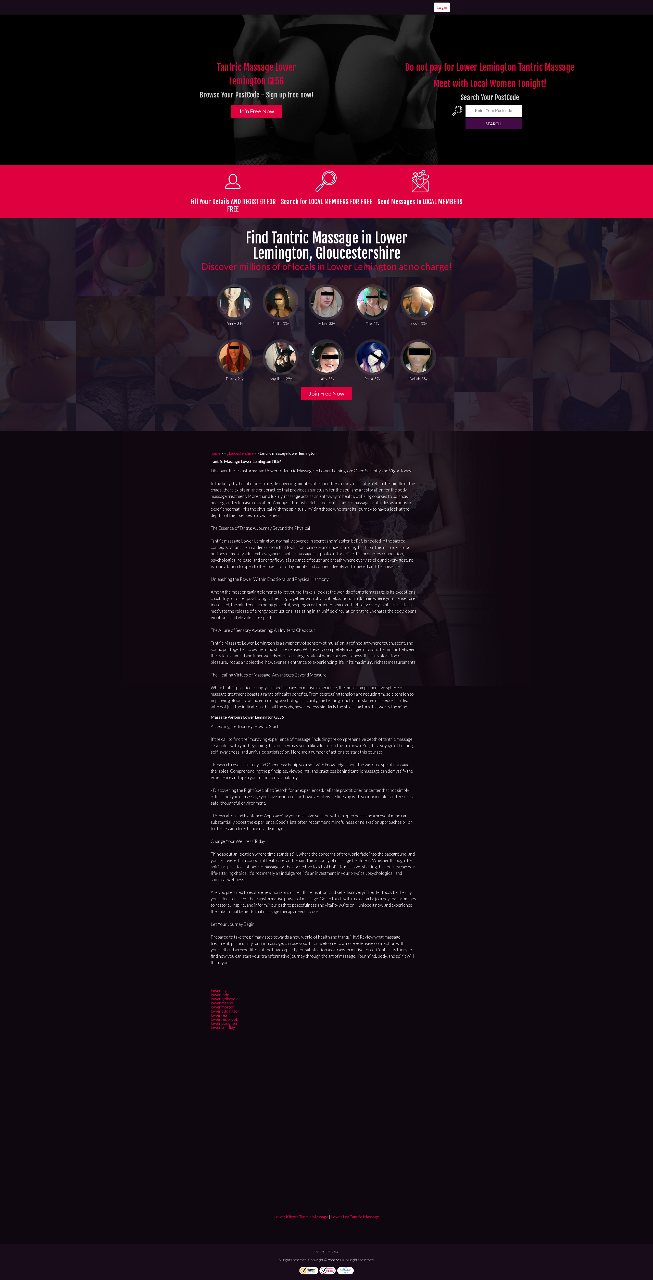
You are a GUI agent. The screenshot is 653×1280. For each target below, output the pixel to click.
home (215, 453)
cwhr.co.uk (336, 1260)
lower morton (222, 1006)
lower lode (220, 994)
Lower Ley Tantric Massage (355, 1216)
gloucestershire (240, 453)
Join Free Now (256, 111)
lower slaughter (224, 1023)
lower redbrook (224, 1019)
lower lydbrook (224, 998)
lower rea (219, 1015)
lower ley (219, 990)
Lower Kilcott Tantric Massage (301, 1216)
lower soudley (223, 1027)
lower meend (222, 1002)
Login (442, 7)
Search (493, 123)
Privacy (332, 1251)
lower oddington (225, 1010)
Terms (319, 1251)
